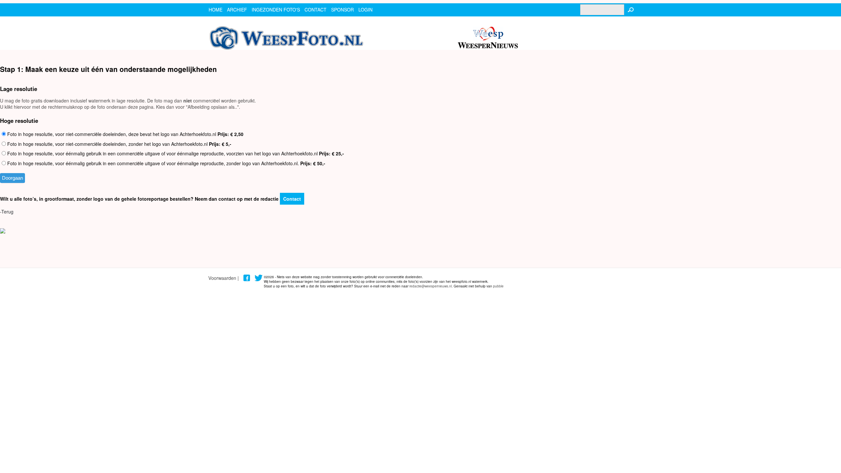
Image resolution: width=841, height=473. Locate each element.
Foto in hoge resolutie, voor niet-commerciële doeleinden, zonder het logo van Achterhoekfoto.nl (118, 144)
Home (215, 9)
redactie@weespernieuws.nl (430, 286)
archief (237, 9)
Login (365, 9)
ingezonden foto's (276, 9)
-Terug (6, 211)
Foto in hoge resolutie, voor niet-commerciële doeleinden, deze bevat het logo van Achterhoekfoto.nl (124, 134)
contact (316, 9)
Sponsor (342, 9)
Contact (292, 198)
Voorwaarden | (223, 277)
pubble (498, 286)
